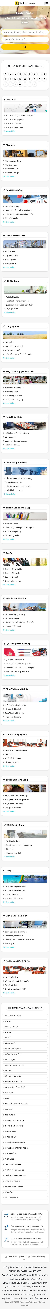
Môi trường (10, 1115)
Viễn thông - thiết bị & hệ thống (19, 478)
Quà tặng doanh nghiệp (18, 643)
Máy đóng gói (11, 165)
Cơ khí (7, 1038)
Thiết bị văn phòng (13, 531)
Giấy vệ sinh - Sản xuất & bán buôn (19, 939)
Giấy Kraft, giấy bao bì (14, 935)
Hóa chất (11, 99)
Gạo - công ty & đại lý (14, 346)
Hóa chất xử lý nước (14, 123)
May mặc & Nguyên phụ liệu (20, 371)
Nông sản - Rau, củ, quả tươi (17, 799)
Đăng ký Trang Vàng (16, 1257)
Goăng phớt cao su (13, 581)
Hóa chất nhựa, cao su (15, 127)
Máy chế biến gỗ (12, 172)
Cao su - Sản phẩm (13, 573)
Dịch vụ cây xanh (12, 762)
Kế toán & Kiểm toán (13, 709)
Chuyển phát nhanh (13, 626)
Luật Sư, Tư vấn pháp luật (15, 705)
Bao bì (7, 1021)
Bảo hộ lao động (14, 190)
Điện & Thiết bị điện (15, 235)
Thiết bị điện (10, 251)
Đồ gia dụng (13, 281)
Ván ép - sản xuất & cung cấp (17, 981)
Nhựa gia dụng (12, 308)
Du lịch (9, 870)
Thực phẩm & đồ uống (17, 779)
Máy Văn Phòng (11, 523)
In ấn (7, 1098)
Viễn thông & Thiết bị (17, 462)
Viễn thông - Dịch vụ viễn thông (19, 486)
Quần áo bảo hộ (11, 218)
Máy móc (10, 145)
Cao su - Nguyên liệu (13, 569)
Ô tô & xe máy (10, 1137)
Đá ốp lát (9, 849)
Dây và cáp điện (11, 255)
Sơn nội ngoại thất (13, 853)
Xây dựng (9, 1192)
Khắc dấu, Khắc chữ (13, 717)
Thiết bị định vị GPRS (14, 490)
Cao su (9, 553)
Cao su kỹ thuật (11, 577)
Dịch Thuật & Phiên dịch (15, 713)
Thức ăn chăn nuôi (12, 350)
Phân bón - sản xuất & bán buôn (18, 354)
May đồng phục (11, 391)
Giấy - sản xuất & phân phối (16, 932)
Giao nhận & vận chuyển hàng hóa (19, 622)
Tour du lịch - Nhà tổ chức (15, 890)
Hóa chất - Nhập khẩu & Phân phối (20, 115)
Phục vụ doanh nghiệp (17, 689)
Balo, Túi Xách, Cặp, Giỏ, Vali (17, 671)
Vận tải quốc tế (11, 437)
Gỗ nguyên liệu (11, 977)
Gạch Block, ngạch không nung (19, 845)
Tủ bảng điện (10, 259)
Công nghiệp (10, 1043)
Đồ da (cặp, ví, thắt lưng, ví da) (18, 663)
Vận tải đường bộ (12, 618)
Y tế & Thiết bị (10, 1153)
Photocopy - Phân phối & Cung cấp (19, 527)
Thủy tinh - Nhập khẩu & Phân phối (20, 667)
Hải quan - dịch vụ (12, 445)
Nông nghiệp (12, 326)
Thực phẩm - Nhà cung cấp (16, 795)
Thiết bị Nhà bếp (12, 297)
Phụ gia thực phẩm (13, 807)
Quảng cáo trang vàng (27, 1226)
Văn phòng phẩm (12, 535)
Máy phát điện (11, 263)
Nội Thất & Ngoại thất (17, 734)
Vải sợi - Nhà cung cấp (14, 399)
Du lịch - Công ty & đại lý (15, 886)
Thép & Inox (10, 1159)
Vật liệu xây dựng (16, 825)
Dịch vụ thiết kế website (26, 1238)
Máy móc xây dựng (13, 161)
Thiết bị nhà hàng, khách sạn (17, 301)
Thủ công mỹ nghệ (13, 1164)
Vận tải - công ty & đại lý (15, 614)
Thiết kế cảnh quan (13, 758)
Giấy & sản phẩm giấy (16, 915)
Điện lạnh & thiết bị (13, 1054)
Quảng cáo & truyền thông (16, 1148)
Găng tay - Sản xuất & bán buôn (18, 210)
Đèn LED (8, 754)
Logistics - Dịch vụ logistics (16, 441)
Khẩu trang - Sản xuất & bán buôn (19, 214)
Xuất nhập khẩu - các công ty (17, 433)
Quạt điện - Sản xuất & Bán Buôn (19, 305)
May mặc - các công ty (14, 387)
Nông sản (9, 342)
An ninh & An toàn (13, 1016)
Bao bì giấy (9, 943)
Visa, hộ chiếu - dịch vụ (14, 898)
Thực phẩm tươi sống (14, 803)
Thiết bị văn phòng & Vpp (18, 507)
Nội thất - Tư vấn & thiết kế (16, 750)
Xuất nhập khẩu (14, 417)
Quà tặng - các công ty (15, 659)
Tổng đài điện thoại (14, 482)
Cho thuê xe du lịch (13, 894)
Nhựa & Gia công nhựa (14, 1120)
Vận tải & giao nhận (16, 598)
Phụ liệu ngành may (13, 395)
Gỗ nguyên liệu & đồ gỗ (18, 961)
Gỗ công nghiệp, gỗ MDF (15, 989)
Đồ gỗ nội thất (11, 985)
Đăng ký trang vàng (26, 1214)
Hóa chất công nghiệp (15, 119)
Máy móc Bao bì (12, 168)
